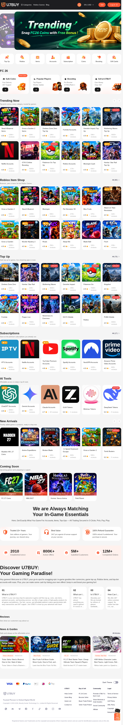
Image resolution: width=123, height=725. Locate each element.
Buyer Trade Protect (85, 701)
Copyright (111, 708)
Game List (68, 701)
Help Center (68, 694)
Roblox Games (39, 5)
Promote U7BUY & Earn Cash (99, 695)
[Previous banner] (9, 30)
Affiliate (95, 709)
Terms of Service (113, 694)
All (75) (115, 257)
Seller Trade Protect (85, 705)
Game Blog (68, 697)
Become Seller (83, 697)
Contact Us (68, 705)
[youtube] (60, 709)
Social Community (99, 705)
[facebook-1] (26, 709)
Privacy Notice (112, 697)
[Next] (119, 101)
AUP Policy (111, 701)
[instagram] (53, 709)
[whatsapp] (6, 709)
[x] (46, 709)
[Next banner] (112, 30)
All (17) (115, 333)
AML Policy (111, 705)
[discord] (13, 709)
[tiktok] (39, 709)
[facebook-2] (33, 709)
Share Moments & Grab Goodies (99, 701)
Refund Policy (112, 712)
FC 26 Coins (83, 694)
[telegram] (19, 709)
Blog (47, 5)
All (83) (115, 180)
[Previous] (114, 101)
